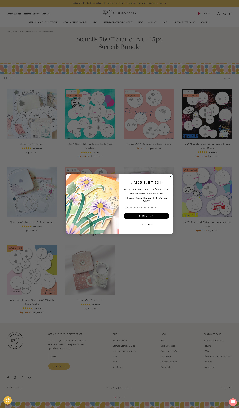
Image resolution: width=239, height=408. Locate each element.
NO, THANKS (146, 224)
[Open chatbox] (233, 402)
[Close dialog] (170, 176)
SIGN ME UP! (146, 215)
